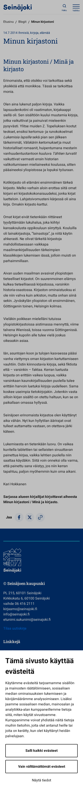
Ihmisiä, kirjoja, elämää (34, 32)
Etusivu (8, 21)
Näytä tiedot (41, 780)
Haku (64, 10)
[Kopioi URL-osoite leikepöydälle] (40, 517)
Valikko (76, 10)
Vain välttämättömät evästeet (41, 766)
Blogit (22, 21)
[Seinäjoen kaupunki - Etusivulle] (17, 7)
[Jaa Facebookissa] (19, 517)
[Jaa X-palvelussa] (29, 517)
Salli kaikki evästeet (41, 750)
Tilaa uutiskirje (15, 628)
